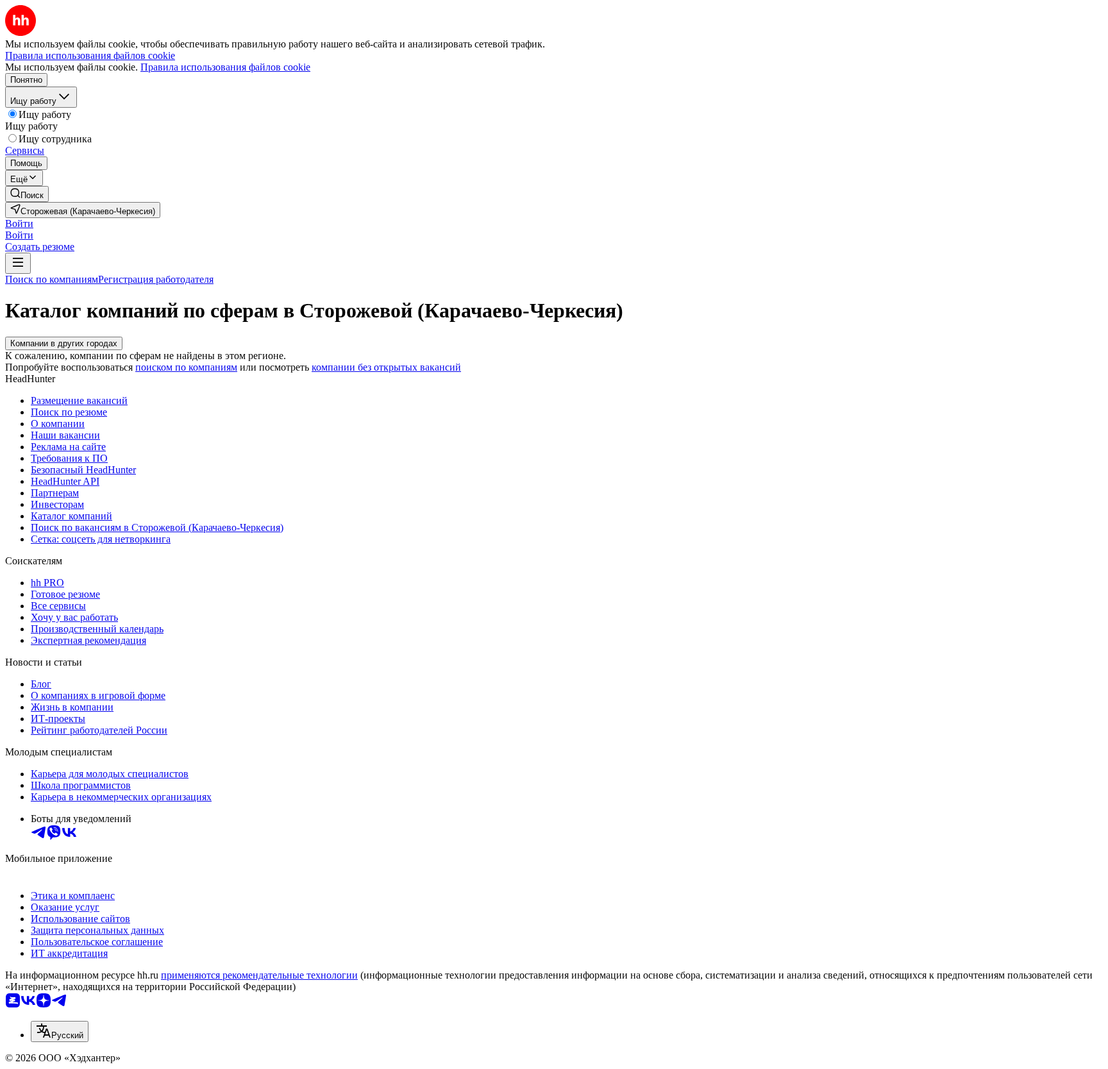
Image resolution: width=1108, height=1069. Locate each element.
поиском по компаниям (186, 367)
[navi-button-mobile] (18, 263)
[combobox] (59, 1031)
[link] (27, 194)
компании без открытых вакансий (386, 367)
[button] (19, 223)
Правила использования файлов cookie (225, 67)
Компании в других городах (63, 343)
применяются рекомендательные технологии (259, 975)
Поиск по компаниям (51, 279)
